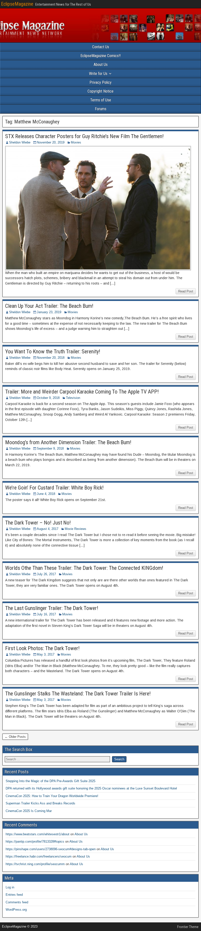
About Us (101, 64)
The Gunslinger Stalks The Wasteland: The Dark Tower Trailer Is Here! (78, 694)
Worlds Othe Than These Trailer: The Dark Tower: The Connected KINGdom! (84, 568)
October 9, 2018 (48, 398)
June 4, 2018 (46, 494)
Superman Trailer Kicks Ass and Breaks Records (40, 803)
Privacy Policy (100, 82)
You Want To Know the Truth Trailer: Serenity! (52, 351)
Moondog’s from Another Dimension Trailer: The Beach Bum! (68, 442)
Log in (10, 887)
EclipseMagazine (17, 4)
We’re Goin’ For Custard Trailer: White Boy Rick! (54, 488)
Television (73, 398)
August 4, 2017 (47, 529)
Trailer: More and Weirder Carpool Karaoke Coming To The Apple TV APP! (82, 392)
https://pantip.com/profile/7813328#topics (35, 841)
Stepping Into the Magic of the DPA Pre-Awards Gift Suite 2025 (50, 781)
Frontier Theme (188, 927)
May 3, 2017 (45, 654)
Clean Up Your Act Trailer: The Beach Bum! (49, 306)
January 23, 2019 (49, 312)
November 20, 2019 (50, 142)
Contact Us (100, 47)
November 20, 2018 (50, 357)
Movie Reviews (75, 529)
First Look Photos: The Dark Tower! (42, 648)
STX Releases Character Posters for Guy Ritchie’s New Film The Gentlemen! (84, 136)
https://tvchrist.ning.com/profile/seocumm (35, 864)
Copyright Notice (100, 91)
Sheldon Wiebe (19, 142)
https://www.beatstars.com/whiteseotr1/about (37, 834)
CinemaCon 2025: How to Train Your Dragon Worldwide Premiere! (52, 796)
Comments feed (17, 902)
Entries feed (14, 894)
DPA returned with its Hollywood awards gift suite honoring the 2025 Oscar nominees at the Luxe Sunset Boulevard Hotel (91, 788)
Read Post (185, 291)
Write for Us (98, 73)
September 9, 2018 (50, 448)
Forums (100, 109)
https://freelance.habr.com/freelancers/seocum (39, 856)
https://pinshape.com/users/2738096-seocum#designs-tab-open (51, 849)
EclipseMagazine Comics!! (100, 55)
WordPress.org (16, 909)
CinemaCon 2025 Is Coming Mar (29, 811)
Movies (76, 142)
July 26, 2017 (46, 574)
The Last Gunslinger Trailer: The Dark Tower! (51, 608)
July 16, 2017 (46, 614)
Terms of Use (100, 100)
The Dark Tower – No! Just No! (38, 523)
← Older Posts (15, 737)
